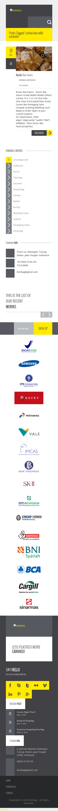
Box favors (24, 75)
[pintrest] (19, 694)
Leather (17, 219)
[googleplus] (27, 694)
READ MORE (39, 133)
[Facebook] (10, 685)
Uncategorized (20, 159)
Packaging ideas (21, 224)
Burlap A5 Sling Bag (25, 720)
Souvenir (17, 183)
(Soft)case (18, 165)
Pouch (16, 171)
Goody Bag (18, 189)
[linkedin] (10, 694)
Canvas (17, 195)
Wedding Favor (21, 213)
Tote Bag (17, 177)
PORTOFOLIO (11, 786)
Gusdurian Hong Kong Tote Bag (30, 729)
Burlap (16, 207)
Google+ (4, 809)
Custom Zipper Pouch (26, 712)
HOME (8, 780)
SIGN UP (43, 328)
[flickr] (36, 685)
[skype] (19, 685)
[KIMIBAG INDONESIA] (18, 10)
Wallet (16, 201)
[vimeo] (45, 685)
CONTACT (9, 793)
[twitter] (27, 685)
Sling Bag (18, 230)
